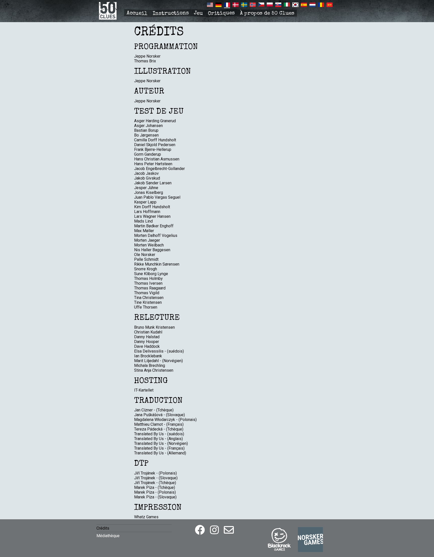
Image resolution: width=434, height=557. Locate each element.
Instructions (171, 14)
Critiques (221, 13)
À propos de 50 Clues (267, 13)
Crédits (102, 528)
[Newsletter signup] (229, 530)
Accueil (137, 14)
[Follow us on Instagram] (214, 530)
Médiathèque (108, 535)
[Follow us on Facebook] (200, 530)
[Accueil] (108, 18)
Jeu (198, 13)
